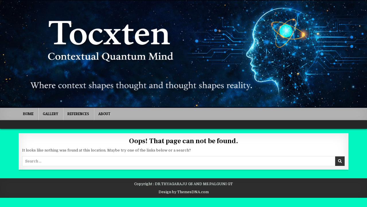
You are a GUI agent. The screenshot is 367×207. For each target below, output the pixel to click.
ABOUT (104, 114)
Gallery (50, 114)
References (78, 114)
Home (28, 114)
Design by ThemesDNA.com (184, 192)
